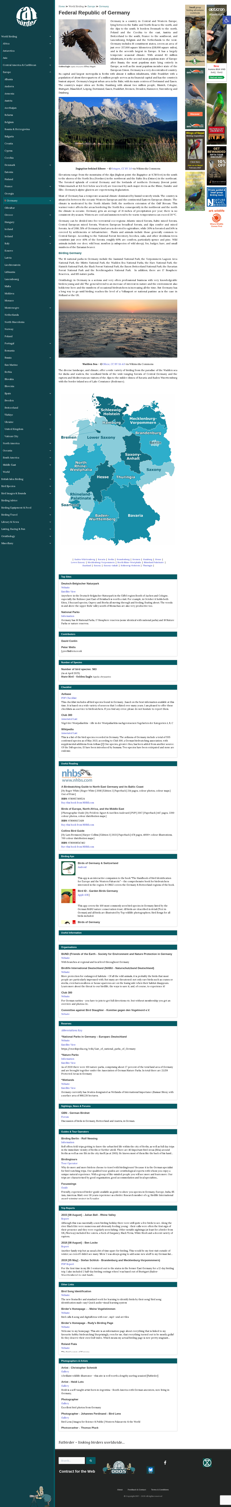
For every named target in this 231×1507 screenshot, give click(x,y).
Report (65, 1218)
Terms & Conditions (160, 1490)
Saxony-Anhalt (111, 565)
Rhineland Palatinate (154, 562)
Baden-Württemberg (84, 559)
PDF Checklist (69, 698)
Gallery (65, 1371)
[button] (227, 20)
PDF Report (67, 1264)
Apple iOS (83, 895)
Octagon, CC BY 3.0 (121, 168)
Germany (104, 6)
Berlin (111, 559)
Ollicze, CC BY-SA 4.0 (113, 364)
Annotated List (69, 719)
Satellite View (68, 591)
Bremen (136, 559)
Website (65, 587)
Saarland (86, 565)
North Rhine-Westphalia (129, 562)
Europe (91, 6)
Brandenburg (123, 559)
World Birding (76, 6)
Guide (64, 1187)
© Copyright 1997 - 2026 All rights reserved (143, 1496)
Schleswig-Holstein (130, 565)
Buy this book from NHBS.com (77, 802)
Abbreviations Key (71, 1030)
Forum (65, 1117)
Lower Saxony (78, 562)
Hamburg (147, 559)
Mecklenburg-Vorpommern (101, 562)
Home (62, 6)
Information (67, 616)
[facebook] (165, 1462)
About (120, 1490)
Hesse (158, 559)
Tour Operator (69, 1163)
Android (82, 867)
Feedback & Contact (137, 1490)
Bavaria (101, 559)
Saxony (97, 565)
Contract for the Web (77, 1471)
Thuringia (147, 565)
